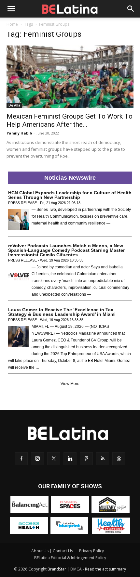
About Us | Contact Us (52, 551)
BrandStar (57, 569)
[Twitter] (53, 458)
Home (12, 24)
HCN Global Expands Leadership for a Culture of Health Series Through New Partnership (70, 195)
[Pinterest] (86, 458)
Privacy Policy (91, 551)
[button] (11, 9)
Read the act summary (105, 569)
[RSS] (102, 458)
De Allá (14, 105)
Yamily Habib (19, 133)
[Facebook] (21, 458)
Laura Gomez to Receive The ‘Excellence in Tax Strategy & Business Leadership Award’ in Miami (62, 312)
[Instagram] (37, 458)
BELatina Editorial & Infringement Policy (70, 557)
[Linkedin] (70, 458)
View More (70, 383)
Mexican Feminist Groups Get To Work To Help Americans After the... (70, 120)
